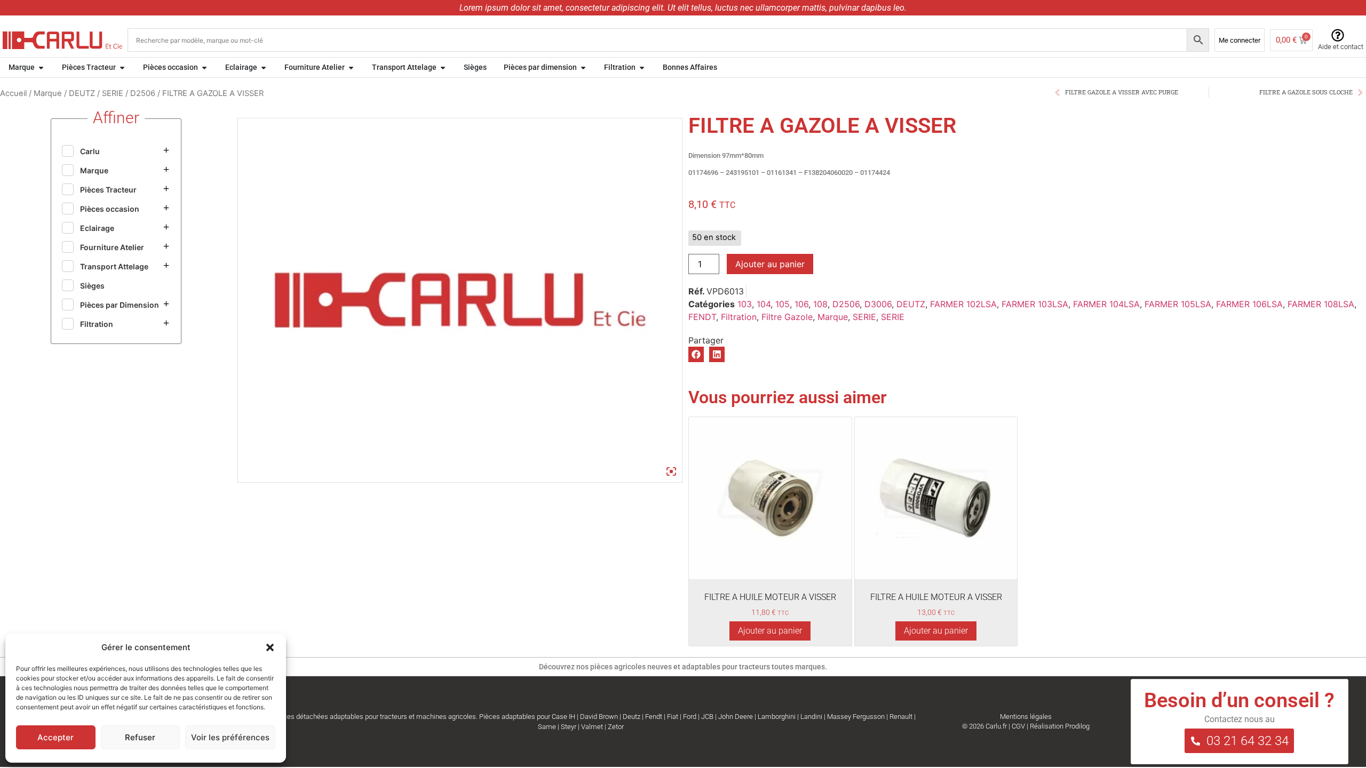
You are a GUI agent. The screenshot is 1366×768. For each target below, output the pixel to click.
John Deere (735, 717)
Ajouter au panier (770, 264)
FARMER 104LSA (1106, 304)
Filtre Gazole (787, 316)
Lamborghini (777, 717)
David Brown (599, 717)
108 (820, 304)
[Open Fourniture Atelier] (351, 67)
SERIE (112, 93)
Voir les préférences (230, 737)
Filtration (739, 316)
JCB (707, 717)
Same (547, 727)
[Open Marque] (41, 67)
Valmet (592, 727)
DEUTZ (82, 93)
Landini (811, 717)
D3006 (878, 304)
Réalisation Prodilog (1060, 726)
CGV (1018, 726)
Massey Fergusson (856, 717)
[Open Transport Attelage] (443, 67)
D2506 (142, 93)
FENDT (702, 316)
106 (801, 304)
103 (744, 304)
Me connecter (1239, 40)
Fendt (653, 717)
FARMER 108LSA (1321, 304)
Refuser (140, 737)
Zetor (616, 727)
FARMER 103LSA (1035, 304)
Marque (48, 93)
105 (782, 304)
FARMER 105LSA (1178, 304)
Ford (689, 717)
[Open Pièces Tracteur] (122, 67)
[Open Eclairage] (263, 67)
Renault (901, 717)
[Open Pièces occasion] (204, 67)
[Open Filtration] (642, 67)
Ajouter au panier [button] (770, 631)
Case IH (563, 717)
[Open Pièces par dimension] (583, 67)
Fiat (672, 717)
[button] (270, 647)
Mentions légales (1026, 717)
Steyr (568, 727)
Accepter (55, 737)
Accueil (13, 93)
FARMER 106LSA (1249, 304)
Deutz (631, 717)
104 (764, 304)
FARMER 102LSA (963, 304)
